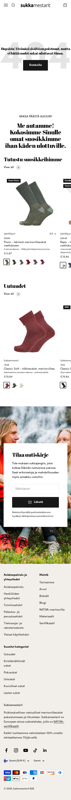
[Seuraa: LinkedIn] (45, 750)
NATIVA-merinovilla (52, 609)
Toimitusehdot (13, 605)
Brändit (44, 596)
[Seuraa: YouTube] (25, 750)
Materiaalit (46, 616)
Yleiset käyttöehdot (16, 634)
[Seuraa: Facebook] (6, 750)
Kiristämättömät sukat (14, 663)
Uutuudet (9, 654)
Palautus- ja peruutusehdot (13, 614)
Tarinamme (46, 582)
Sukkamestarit (11, 361)
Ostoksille (35, 65)
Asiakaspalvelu (13, 587)
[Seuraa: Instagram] (16, 750)
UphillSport (9, 234)
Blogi (42, 603)
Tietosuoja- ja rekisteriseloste (13, 625)
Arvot (43, 589)
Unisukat (9, 679)
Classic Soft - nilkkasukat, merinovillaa (29, 369)
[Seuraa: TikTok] (35, 750)
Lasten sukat (12, 693)
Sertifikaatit (47, 623)
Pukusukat (10, 672)
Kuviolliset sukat (14, 686)
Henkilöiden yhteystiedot (12, 596)
